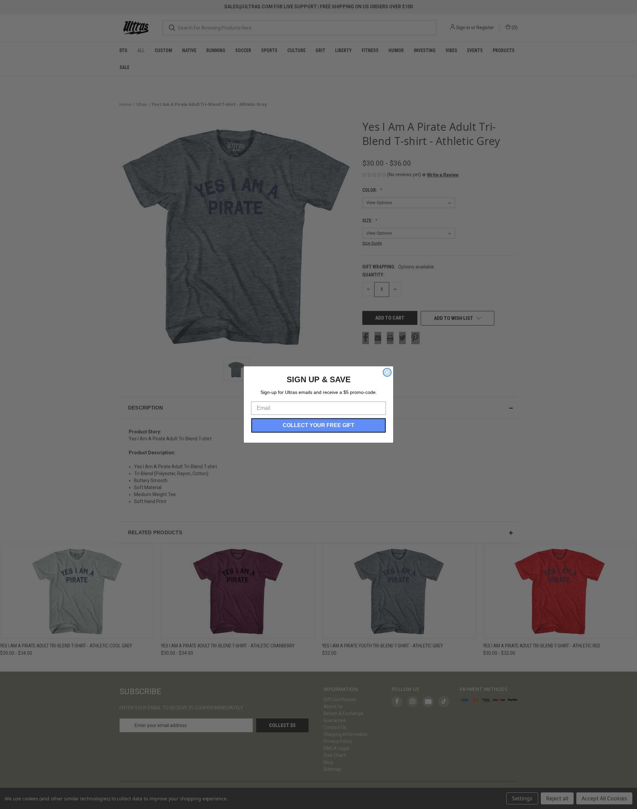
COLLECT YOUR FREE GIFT (318, 425)
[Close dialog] (387, 372)
